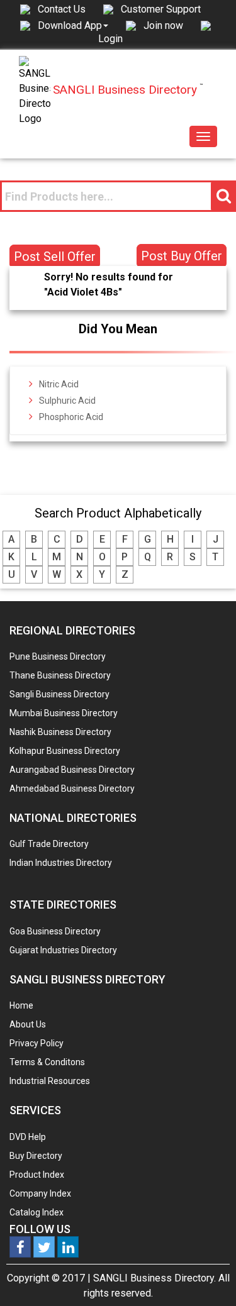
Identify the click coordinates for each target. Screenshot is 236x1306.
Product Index (36, 1175)
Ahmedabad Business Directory (72, 788)
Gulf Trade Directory (49, 844)
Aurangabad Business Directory (72, 770)
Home (21, 1005)
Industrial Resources (49, 1081)
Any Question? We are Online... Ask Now (207, 1276)
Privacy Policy (36, 1043)
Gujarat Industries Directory (63, 950)
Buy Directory (35, 1156)
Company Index (40, 1193)
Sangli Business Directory (59, 694)
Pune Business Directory (57, 656)
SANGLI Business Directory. (154, 1278)
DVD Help (27, 1137)
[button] (73, 25)
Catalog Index (36, 1212)
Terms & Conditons (47, 1062)
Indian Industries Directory (60, 863)
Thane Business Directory (60, 675)
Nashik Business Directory (60, 732)
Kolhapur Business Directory (64, 751)
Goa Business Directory (55, 931)
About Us (27, 1024)
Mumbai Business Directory (63, 713)
